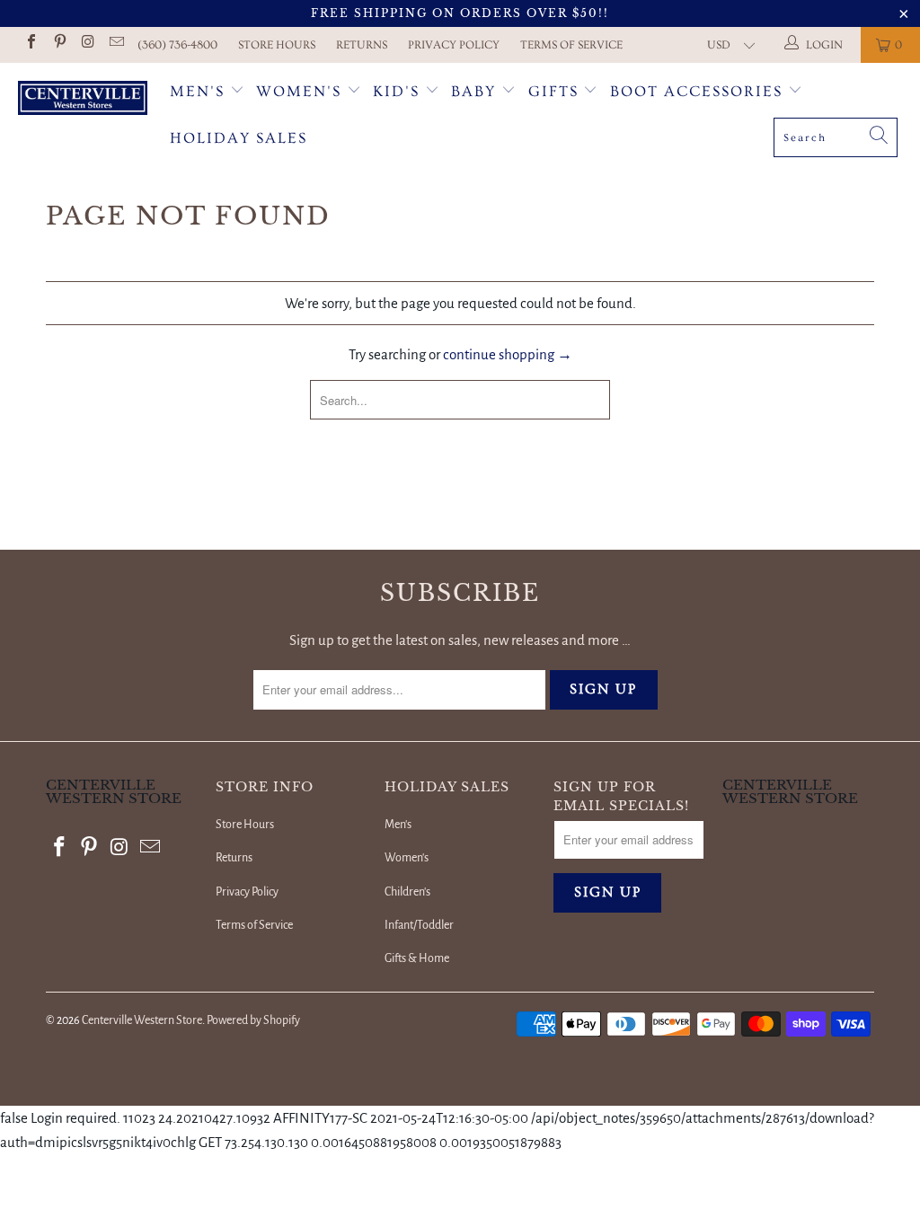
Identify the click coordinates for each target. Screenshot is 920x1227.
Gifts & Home (417, 958)
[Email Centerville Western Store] (115, 44)
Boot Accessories (699, 91)
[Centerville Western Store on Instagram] (87, 44)
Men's (197, 91)
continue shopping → (507, 354)
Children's (407, 892)
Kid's (396, 91)
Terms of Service (571, 45)
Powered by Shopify (253, 1020)
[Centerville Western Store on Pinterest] (58, 44)
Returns (361, 45)
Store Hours (276, 45)
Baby (476, 91)
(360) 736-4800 (177, 45)
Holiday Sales (238, 137)
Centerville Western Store (142, 1020)
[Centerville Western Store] (82, 100)
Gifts (556, 91)
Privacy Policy (454, 45)
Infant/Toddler (419, 925)
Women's (298, 91)
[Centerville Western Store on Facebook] (30, 44)
